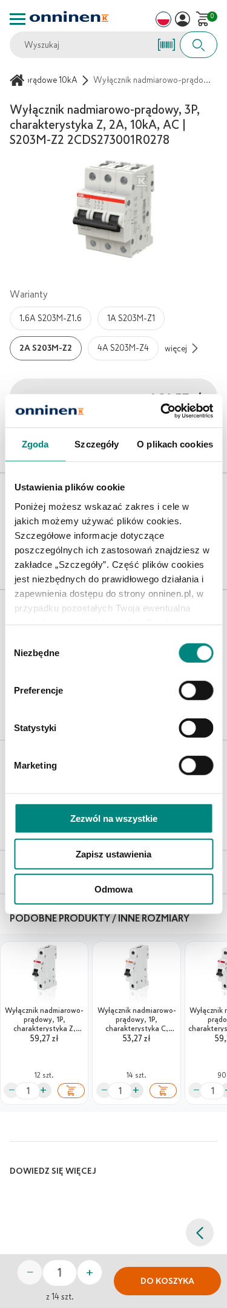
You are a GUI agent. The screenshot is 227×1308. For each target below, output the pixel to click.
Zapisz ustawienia (113, 853)
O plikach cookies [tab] (175, 444)
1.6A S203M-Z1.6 (50, 318)
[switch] (196, 690)
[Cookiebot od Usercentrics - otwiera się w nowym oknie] (161, 410)
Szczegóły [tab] (96, 444)
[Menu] (17, 19)
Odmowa (113, 889)
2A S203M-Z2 (45, 347)
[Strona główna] (19, 80)
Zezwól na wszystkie (113, 818)
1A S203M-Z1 (131, 318)
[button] (182, 19)
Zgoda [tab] (35, 444)
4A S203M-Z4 (123, 348)
